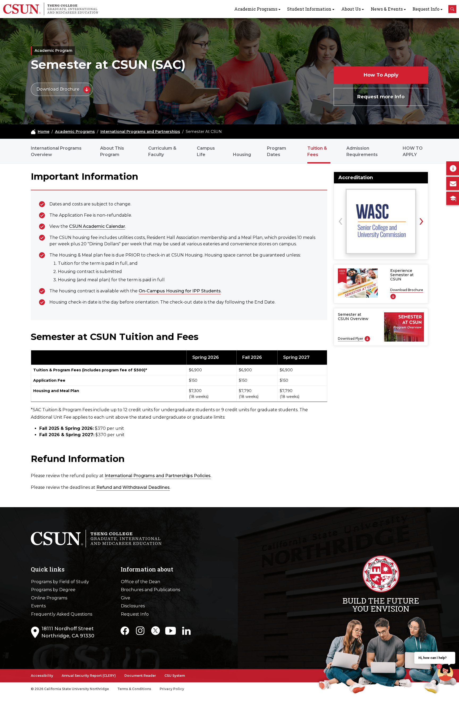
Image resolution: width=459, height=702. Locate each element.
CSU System (174, 676)
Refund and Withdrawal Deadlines (133, 487)
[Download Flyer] (367, 339)
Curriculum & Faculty (162, 151)
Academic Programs (255, 9)
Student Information (309, 9)
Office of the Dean (140, 581)
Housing (242, 154)
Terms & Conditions (134, 689)
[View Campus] (452, 198)
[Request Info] (452, 168)
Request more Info (381, 97)
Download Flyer (350, 339)
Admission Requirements (362, 151)
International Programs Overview (56, 151)
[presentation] (340, 220)
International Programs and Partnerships (140, 131)
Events (38, 605)
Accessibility (42, 676)
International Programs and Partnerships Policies (158, 475)
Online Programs (49, 597)
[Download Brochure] (393, 296)
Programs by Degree (53, 589)
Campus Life (206, 151)
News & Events (387, 9)
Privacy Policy (172, 689)
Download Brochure (58, 89)
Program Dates (276, 151)
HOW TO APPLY (413, 151)
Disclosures (133, 605)
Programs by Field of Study (60, 581)
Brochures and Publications (150, 589)
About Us (351, 9)
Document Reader (140, 676)
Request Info (426, 9)
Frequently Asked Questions (61, 614)
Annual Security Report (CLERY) (89, 676)
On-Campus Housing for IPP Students (180, 290)
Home (43, 131)
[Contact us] (452, 183)
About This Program (112, 151)
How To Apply (381, 75)
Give (125, 597)
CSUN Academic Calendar (97, 226)
